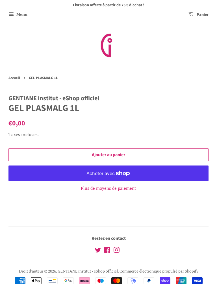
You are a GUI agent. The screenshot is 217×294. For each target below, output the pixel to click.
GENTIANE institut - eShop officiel (88, 271)
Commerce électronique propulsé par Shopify (159, 271)
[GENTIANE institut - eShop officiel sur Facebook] (107, 251)
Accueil (14, 77)
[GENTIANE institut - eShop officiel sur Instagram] (116, 251)
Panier (202, 15)
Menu (21, 14)
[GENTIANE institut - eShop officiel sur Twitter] (98, 251)
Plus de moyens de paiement (108, 188)
